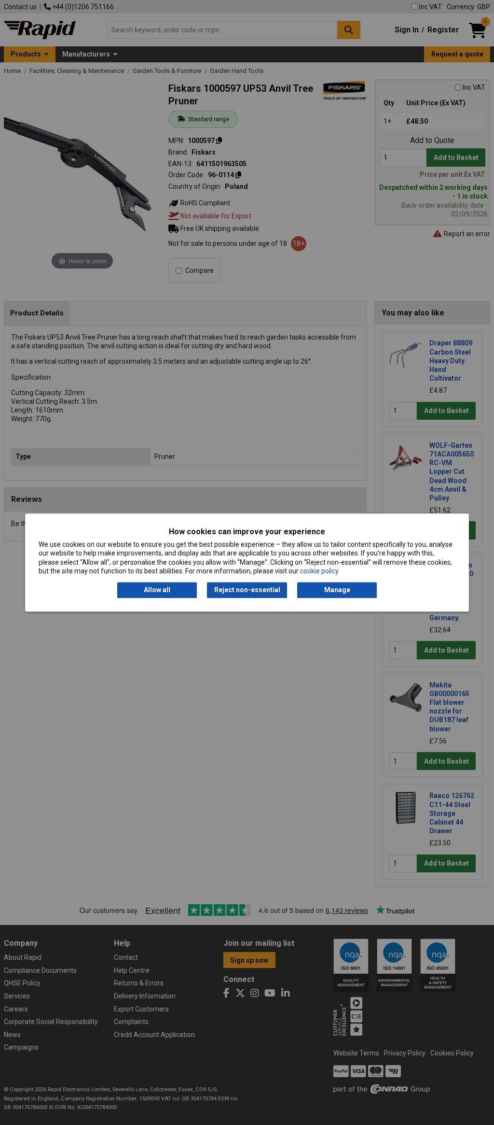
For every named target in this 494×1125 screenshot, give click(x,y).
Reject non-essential (247, 590)
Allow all (157, 590)
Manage (337, 590)
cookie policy (319, 571)
